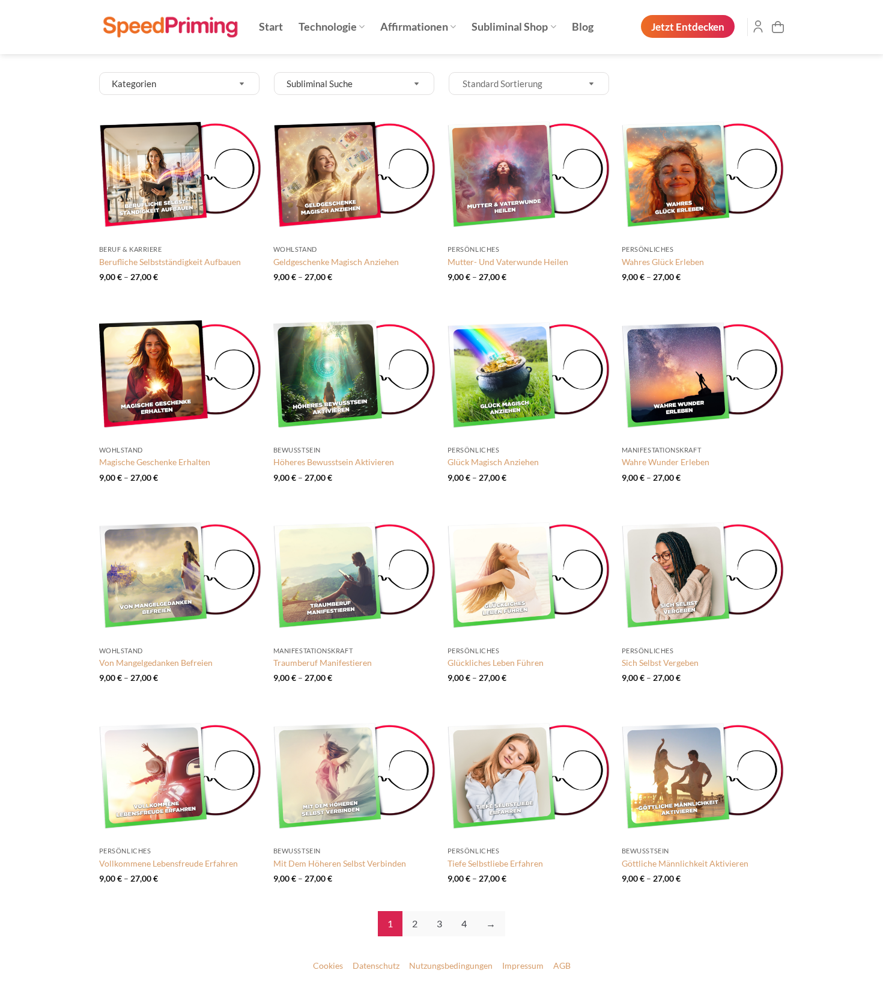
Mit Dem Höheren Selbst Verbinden (339, 863)
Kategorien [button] (134, 83)
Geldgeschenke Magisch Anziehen (336, 262)
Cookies (328, 966)
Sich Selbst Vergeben (660, 662)
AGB (562, 966)
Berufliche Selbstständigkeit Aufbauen (170, 262)
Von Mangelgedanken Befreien (156, 662)
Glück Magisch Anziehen (493, 462)
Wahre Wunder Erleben (665, 462)
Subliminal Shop (510, 26)
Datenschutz (376, 966)
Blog (582, 26)
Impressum (523, 966)
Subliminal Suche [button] (320, 83)
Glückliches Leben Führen (496, 662)
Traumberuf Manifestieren (322, 662)
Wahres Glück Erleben (663, 262)
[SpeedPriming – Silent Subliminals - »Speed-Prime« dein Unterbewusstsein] (170, 27)
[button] (778, 27)
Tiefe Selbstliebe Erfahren (495, 863)
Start (271, 26)
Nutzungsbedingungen (451, 966)
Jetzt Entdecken (687, 26)
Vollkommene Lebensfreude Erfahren (168, 863)
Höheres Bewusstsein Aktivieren (333, 462)
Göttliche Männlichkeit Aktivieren (685, 863)
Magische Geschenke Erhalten (154, 462)
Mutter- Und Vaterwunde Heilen (508, 262)
